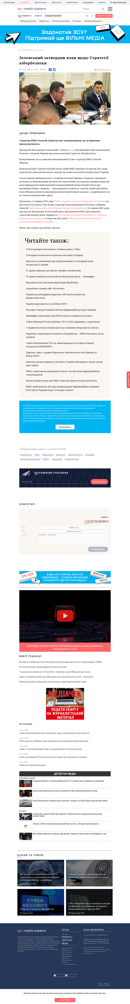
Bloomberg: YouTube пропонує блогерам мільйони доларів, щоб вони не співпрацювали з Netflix (60, 662)
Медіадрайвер (88, 2)
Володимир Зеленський (30, 459)
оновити (104, 517)
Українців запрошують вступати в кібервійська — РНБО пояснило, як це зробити (65, 335)
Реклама (65, 934)
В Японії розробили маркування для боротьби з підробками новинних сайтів (52, 681)
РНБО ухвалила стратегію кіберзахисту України (79, 201)
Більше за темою (30, 855)
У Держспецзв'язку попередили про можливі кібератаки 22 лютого (62, 327)
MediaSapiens (25, 2)
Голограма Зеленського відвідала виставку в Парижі (54, 255)
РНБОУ (46, 459)
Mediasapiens (66, 950)
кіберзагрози (47, 455)
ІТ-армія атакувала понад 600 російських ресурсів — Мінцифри (60, 276)
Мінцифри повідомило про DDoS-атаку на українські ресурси (59, 315)
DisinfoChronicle (72, 2)
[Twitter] (54, 69)
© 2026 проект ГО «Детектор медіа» (96, 939)
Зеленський (57, 459)
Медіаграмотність (28, 21)
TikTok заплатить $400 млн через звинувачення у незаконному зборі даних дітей (53, 741)
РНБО (37, 455)
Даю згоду (65, 1000)
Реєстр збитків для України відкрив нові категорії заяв (42, 667)
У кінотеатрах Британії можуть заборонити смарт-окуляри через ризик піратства (54, 733)
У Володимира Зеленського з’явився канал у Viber (53, 249)
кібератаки (60, 455)
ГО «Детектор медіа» (118, 2)
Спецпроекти (53, 16)
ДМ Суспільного (41, 2)
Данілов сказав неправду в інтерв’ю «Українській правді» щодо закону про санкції (64, 363)
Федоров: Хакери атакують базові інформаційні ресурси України (61, 309)
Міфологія (44, 21)
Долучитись (65, 426)
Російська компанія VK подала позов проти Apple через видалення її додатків (53, 757)
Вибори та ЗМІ (67, 960)
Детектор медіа (9, 2)
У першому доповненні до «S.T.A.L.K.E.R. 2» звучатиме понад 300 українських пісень (55, 672)
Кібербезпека (28, 50)
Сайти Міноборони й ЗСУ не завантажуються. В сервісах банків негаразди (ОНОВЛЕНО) (60, 344)
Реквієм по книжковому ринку (32, 765)
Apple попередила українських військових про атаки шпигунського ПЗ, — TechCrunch (56, 677)
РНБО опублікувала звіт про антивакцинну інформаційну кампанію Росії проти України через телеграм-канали (62, 388)
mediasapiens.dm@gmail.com (98, 941)
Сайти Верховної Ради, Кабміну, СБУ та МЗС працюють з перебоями (63, 321)
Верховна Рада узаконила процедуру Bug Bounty (52, 282)
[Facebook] (50, 69)
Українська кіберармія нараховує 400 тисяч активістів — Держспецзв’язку (56, 296)
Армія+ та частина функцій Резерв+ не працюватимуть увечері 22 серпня (50, 749)
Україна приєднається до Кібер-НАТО (46, 303)
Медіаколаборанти (93, 21)
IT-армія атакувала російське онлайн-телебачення (53, 270)
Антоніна (102, 2)
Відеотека (65, 958)
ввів (70, 149)
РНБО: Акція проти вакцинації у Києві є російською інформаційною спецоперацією (63, 373)
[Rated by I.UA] (59, 976)
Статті (38, 16)
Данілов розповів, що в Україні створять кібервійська (57, 208)
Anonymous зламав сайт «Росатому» (45, 288)
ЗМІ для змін (56, 2)
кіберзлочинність (75, 455)
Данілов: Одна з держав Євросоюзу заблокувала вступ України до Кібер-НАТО (61, 354)
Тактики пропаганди (61, 21)
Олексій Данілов (72, 459)
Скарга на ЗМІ (104, 16)
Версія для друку (104, 69)
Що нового (24, 16)
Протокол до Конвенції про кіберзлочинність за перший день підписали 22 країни (59, 263)
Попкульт (77, 21)
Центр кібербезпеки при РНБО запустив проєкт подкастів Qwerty (61, 380)
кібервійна (90, 455)
